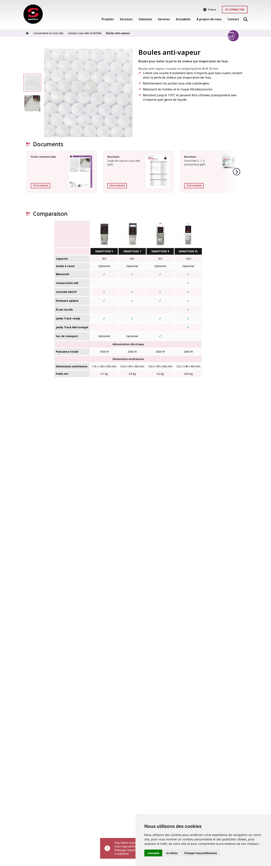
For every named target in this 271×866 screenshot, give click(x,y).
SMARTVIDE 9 (160, 251)
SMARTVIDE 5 (104, 251)
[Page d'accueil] (33, 14)
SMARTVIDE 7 (132, 251)
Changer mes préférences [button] (200, 853)
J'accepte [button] (153, 853)
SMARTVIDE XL (188, 251)
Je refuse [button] (172, 853)
